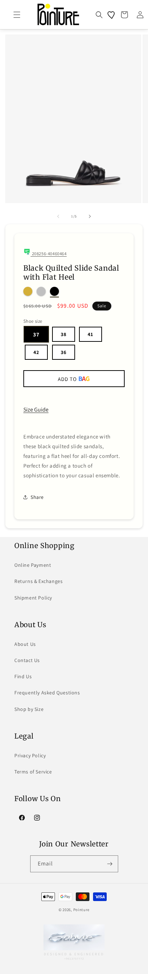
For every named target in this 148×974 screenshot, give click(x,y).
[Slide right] (90, 216)
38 (63, 334)
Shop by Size (28, 709)
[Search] (99, 15)
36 (63, 352)
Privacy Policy (30, 755)
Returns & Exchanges (38, 581)
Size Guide (35, 409)
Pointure (81, 909)
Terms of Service (33, 771)
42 (36, 352)
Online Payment (32, 565)
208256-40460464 (49, 254)
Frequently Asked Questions (47, 692)
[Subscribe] (110, 863)
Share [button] (37, 497)
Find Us (23, 676)
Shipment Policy (33, 597)
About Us (25, 644)
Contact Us (27, 660)
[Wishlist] (111, 14)
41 (90, 334)
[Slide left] (58, 216)
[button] (17, 15)
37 (36, 334)
